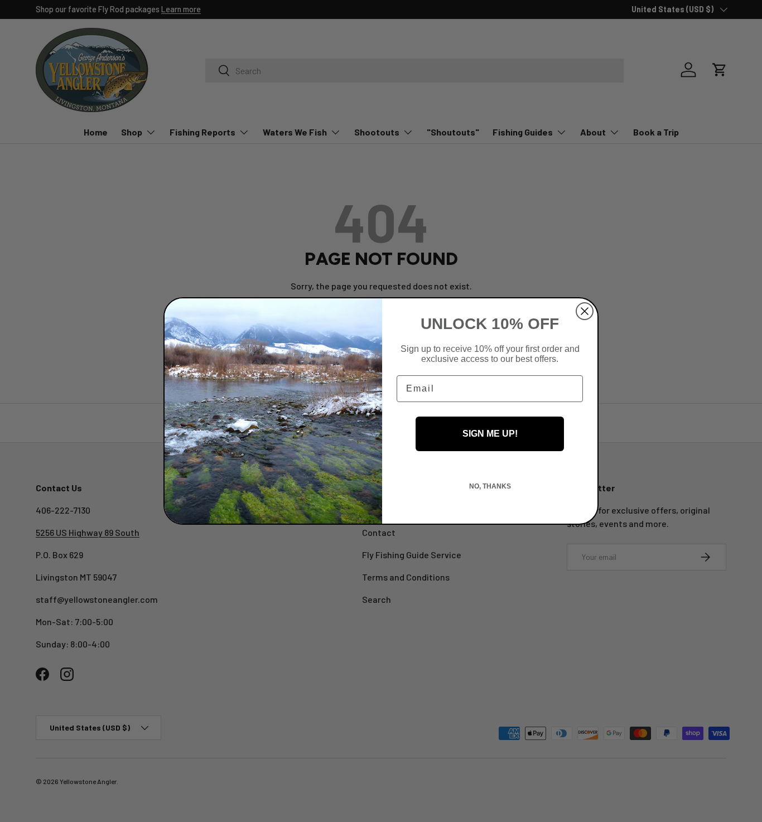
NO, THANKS (490, 486)
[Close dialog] (584, 311)
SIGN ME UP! (490, 433)
